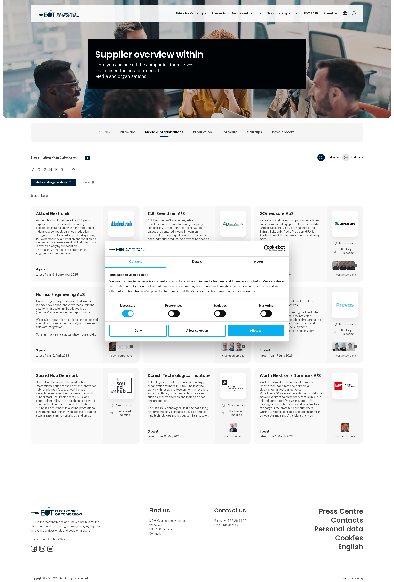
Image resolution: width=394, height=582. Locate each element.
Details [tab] (197, 261)
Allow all (256, 330)
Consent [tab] (135, 261)
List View (357, 157)
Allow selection (197, 330)
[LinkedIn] (42, 550)
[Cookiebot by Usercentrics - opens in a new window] (267, 248)
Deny (138, 330)
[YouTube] (50, 550)
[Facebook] (34, 550)
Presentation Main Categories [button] (59, 157)
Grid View (332, 157)
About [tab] (258, 261)
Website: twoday (353, 578)
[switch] (174, 313)
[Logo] (57, 13)
